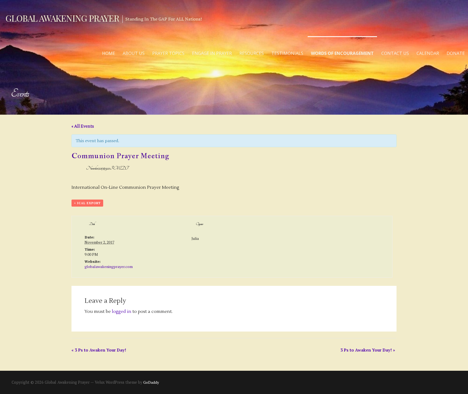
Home (108, 53)
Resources (251, 53)
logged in (121, 311)
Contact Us (395, 53)
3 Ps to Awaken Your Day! (99, 350)
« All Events (83, 126)
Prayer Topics (168, 53)
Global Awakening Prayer (62, 18)
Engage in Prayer (212, 53)
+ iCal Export (87, 203)
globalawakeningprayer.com (108, 266)
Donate (456, 53)
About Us (134, 53)
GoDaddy (151, 382)
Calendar (428, 53)
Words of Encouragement (342, 53)
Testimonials (287, 53)
